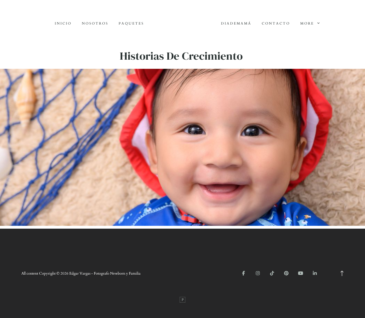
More (308, 23)
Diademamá (236, 23)
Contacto (276, 23)
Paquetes (131, 23)
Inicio (63, 23)
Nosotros (95, 23)
